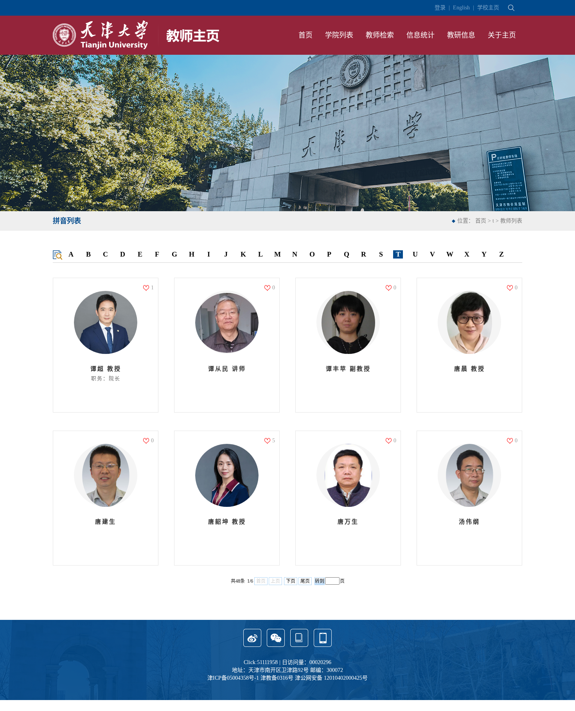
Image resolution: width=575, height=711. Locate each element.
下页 (290, 581)
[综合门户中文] (136, 34)
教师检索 (380, 35)
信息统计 (420, 35)
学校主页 (488, 8)
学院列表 (339, 35)
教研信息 (461, 35)
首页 (305, 35)
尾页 (305, 581)
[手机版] (323, 644)
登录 (440, 8)
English (461, 8)
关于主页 (502, 35)
